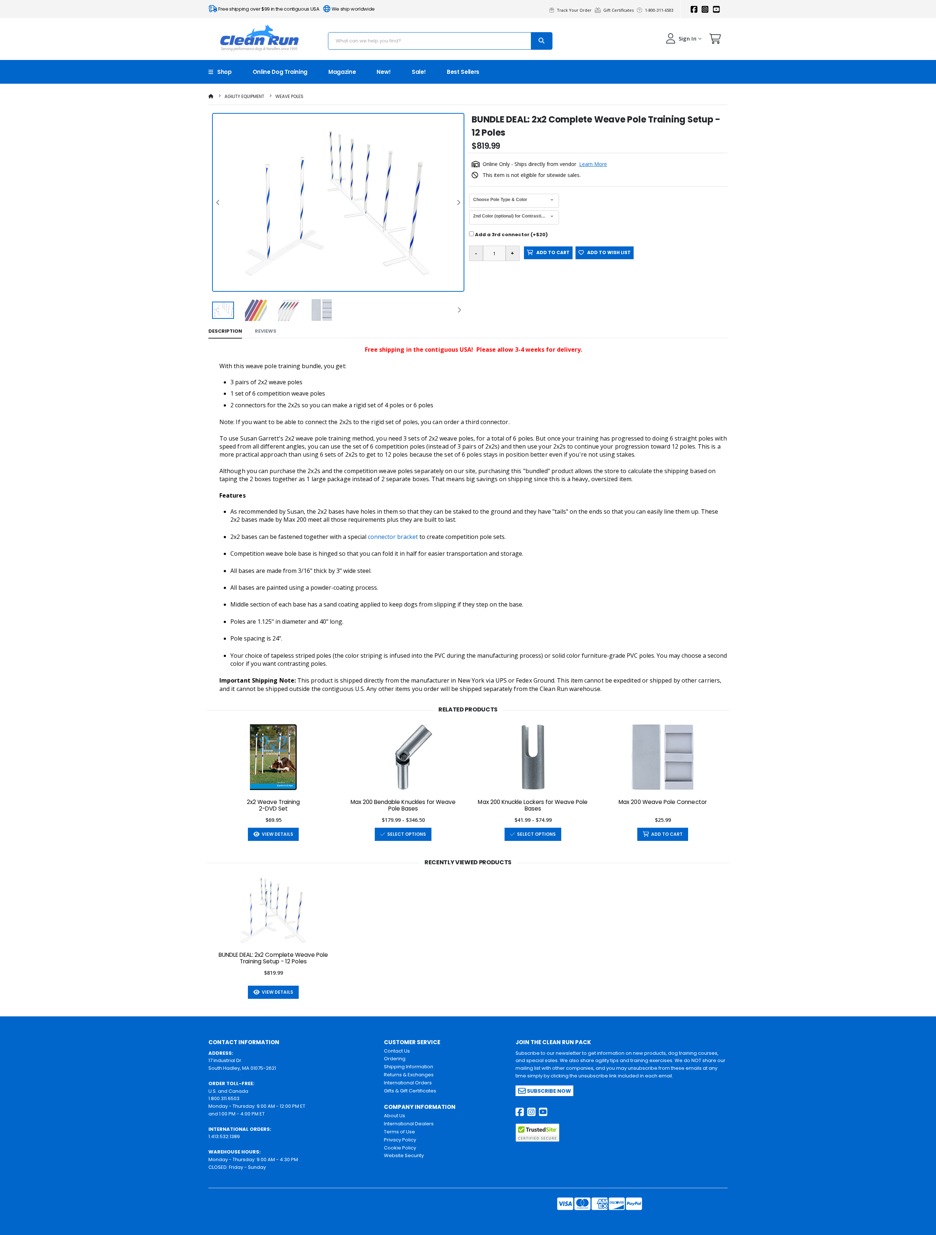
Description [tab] (225, 331)
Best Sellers (463, 72)
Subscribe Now (548, 1090)
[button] (715, 40)
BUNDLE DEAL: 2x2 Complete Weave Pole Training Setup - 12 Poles (273, 958)
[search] (541, 41)
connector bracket (393, 537)
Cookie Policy (400, 1147)
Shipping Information (408, 1066)
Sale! (419, 72)
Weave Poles (289, 96)
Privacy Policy (400, 1139)
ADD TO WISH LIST (607, 252)
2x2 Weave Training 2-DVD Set (273, 805)
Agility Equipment (244, 96)
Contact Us (397, 1050)
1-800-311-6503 (660, 10)
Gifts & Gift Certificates (410, 1090)
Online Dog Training (280, 72)
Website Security (404, 1155)
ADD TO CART (551, 252)
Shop (222, 72)
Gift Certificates (619, 10)
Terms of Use (399, 1131)
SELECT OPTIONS (405, 834)
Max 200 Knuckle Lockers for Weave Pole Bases (533, 805)
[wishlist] (644, 834)
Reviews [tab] (265, 331)
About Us (394, 1115)
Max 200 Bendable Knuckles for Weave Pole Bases (403, 805)
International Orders (408, 1082)
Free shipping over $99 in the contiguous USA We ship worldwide (296, 8)
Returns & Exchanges (409, 1074)
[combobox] (514, 201)
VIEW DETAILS (276, 834)
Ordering (394, 1058)
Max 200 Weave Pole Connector (663, 802)
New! (384, 72)
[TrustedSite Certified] (537, 1132)
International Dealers (409, 1123)
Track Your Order (575, 10)
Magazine (342, 72)
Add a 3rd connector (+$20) (511, 234)
